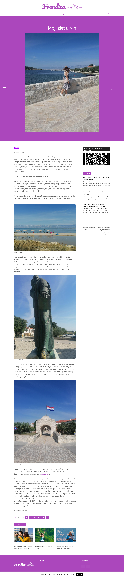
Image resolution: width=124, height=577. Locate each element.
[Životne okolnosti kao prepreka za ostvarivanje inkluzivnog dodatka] (23, 535)
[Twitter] (31, 517)
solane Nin (45, 474)
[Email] (47, 517)
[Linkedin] (43, 517)
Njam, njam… (64, 14)
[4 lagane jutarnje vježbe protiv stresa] (44, 535)
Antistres (99, 14)
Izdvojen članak (18, 544)
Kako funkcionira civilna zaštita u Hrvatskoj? (95, 193)
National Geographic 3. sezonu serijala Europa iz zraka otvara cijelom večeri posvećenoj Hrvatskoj (104, 231)
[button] (108, 14)
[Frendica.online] (62, 6)
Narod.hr (87, 173)
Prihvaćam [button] (79, 574)
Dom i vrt (89, 14)
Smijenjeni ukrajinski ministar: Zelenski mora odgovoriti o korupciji (96, 205)
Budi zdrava (42, 14)
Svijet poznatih (76, 14)
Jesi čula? (18, 14)
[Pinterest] (35, 517)
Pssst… (53, 14)
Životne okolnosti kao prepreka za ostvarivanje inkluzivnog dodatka (23, 548)
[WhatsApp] (39, 517)
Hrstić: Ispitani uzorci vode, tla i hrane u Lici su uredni (96, 178)
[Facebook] (26, 517)
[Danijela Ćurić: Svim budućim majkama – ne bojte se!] (66, 535)
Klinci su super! (29, 14)
